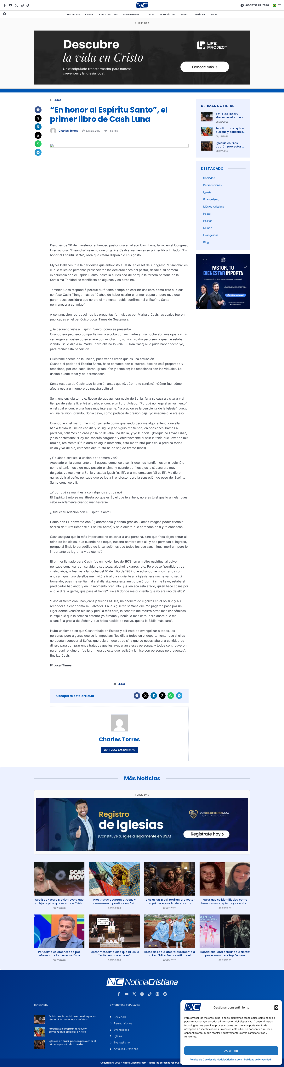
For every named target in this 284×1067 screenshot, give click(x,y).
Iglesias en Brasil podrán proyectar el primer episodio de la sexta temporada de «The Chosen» (170, 903)
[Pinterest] (157, 994)
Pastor (207, 213)
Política (200, 14)
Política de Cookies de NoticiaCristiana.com (216, 1059)
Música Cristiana (213, 206)
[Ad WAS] (142, 850)
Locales (149, 14)
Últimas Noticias (217, 105)
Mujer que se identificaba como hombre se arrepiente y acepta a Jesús (224, 903)
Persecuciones (108, 14)
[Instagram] (22, 5)
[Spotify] (165, 994)
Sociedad (209, 178)
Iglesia (89, 14)
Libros (57, 100)
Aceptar (231, 1051)
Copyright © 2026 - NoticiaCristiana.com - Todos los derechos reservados (142, 1062)
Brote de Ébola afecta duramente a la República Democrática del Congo (169, 955)
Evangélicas (167, 14)
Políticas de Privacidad (257, 1059)
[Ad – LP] (142, 83)
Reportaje (73, 14)
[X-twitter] (16, 5)
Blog (214, 14)
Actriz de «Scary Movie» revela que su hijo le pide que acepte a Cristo (230, 119)
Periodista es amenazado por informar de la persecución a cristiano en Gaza (59, 955)
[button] (276, 1007)
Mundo (185, 14)
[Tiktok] (28, 5)
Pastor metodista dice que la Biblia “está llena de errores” (114, 953)
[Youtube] (10, 5)
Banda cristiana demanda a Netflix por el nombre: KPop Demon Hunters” (225, 955)
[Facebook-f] (4, 5)
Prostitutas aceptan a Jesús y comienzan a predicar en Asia (230, 131)
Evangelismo (131, 14)
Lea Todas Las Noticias (119, 749)
